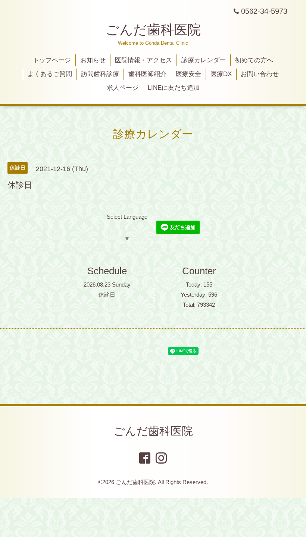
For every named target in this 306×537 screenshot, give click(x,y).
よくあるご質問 (50, 74)
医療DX (221, 74)
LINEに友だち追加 (174, 87)
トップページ (52, 60)
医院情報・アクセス (143, 60)
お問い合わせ (260, 74)
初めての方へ (254, 60)
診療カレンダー (203, 60)
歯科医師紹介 (147, 74)
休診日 (107, 294)
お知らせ (93, 60)
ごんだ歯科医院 (153, 29)
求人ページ (122, 87)
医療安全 (188, 74)
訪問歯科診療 (100, 74)
